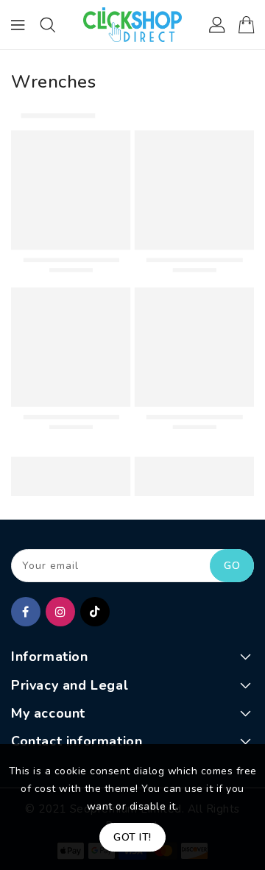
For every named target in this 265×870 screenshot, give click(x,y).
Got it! (132, 837)
